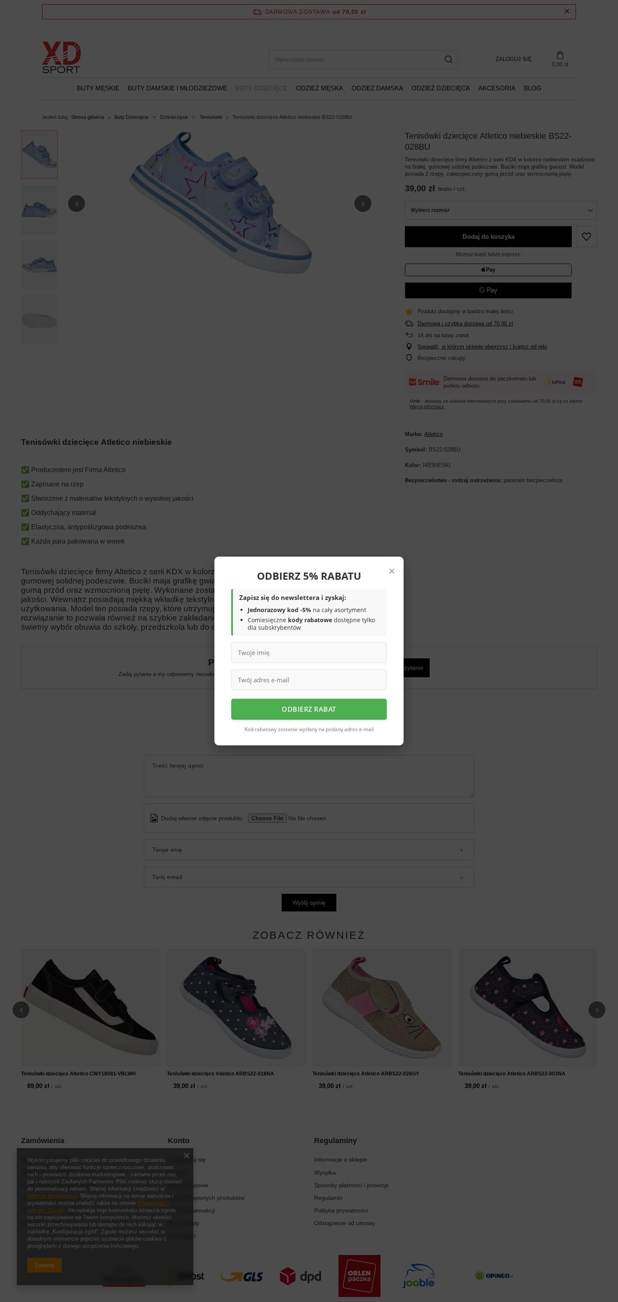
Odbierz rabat (309, 709)
